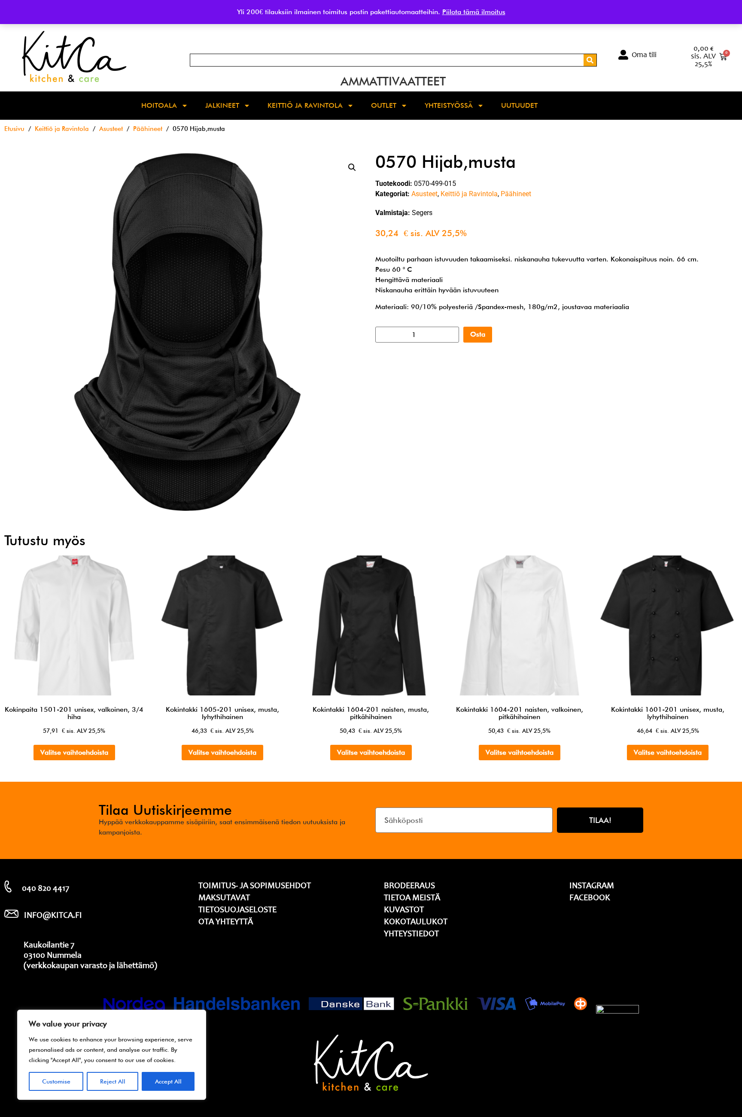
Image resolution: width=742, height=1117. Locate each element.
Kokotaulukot (415, 922)
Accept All (168, 1081)
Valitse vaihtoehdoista (74, 752)
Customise (56, 1081)
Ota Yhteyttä (225, 922)
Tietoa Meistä (412, 898)
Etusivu (14, 128)
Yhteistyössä (449, 105)
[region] (111, 1055)
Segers (422, 213)
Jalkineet (222, 105)
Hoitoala (159, 105)
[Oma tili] (623, 55)
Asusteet (111, 128)
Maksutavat (224, 898)
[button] (352, 167)
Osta (477, 334)
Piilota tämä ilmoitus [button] (473, 12)
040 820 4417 (45, 889)
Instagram (591, 886)
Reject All (112, 1081)
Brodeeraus (409, 886)
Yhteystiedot (411, 934)
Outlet (383, 105)
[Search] (590, 60)
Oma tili (644, 55)
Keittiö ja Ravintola (305, 105)
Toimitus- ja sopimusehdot (254, 886)
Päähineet (147, 128)
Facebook (589, 898)
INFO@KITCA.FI (53, 916)
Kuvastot (404, 910)
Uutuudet (519, 105)
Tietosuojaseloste (237, 910)
